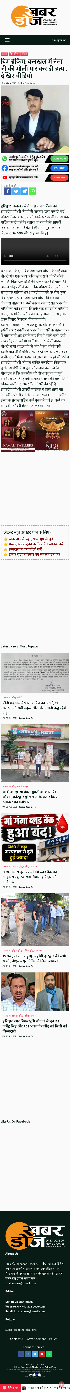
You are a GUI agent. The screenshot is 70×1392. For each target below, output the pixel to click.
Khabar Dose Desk (26, 83)
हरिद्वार (24, 54)
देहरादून (15, 1016)
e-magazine (59, 40)
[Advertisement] (35, 489)
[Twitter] (16, 191)
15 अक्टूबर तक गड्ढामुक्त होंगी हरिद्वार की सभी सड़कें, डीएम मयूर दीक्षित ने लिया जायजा (34, 958)
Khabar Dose (38, 1364)
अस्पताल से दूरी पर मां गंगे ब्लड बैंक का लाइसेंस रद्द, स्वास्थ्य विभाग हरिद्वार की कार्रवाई (30, 877)
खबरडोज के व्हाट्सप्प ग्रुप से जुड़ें (31, 539)
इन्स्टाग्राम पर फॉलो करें (25, 549)
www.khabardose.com (31, 1306)
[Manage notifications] (61, 1384)
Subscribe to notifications (21, 1330)
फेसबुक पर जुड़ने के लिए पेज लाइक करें (36, 544)
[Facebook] (7, 191)
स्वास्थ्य (15, 867)
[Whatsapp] (32, 191)
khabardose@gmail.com (20, 1283)
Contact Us (17, 1339)
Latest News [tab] (9, 646)
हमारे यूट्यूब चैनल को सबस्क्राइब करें (34, 554)
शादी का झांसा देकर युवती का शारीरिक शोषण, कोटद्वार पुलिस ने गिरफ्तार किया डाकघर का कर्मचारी (31, 797)
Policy (53, 1339)
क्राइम (4, 54)
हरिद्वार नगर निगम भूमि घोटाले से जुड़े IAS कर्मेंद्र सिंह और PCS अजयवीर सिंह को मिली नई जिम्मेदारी (35, 1026)
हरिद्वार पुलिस (23, 951)
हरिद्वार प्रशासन (31, 867)
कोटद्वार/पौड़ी (17, 698)
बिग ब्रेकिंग (14, 54)
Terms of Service (33, 1347)
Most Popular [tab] (29, 646)
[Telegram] (24, 191)
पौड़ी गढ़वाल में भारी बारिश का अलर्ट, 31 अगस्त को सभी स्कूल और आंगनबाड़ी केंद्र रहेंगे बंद (34, 708)
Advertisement (36, 1339)
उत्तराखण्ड (7, 698)
